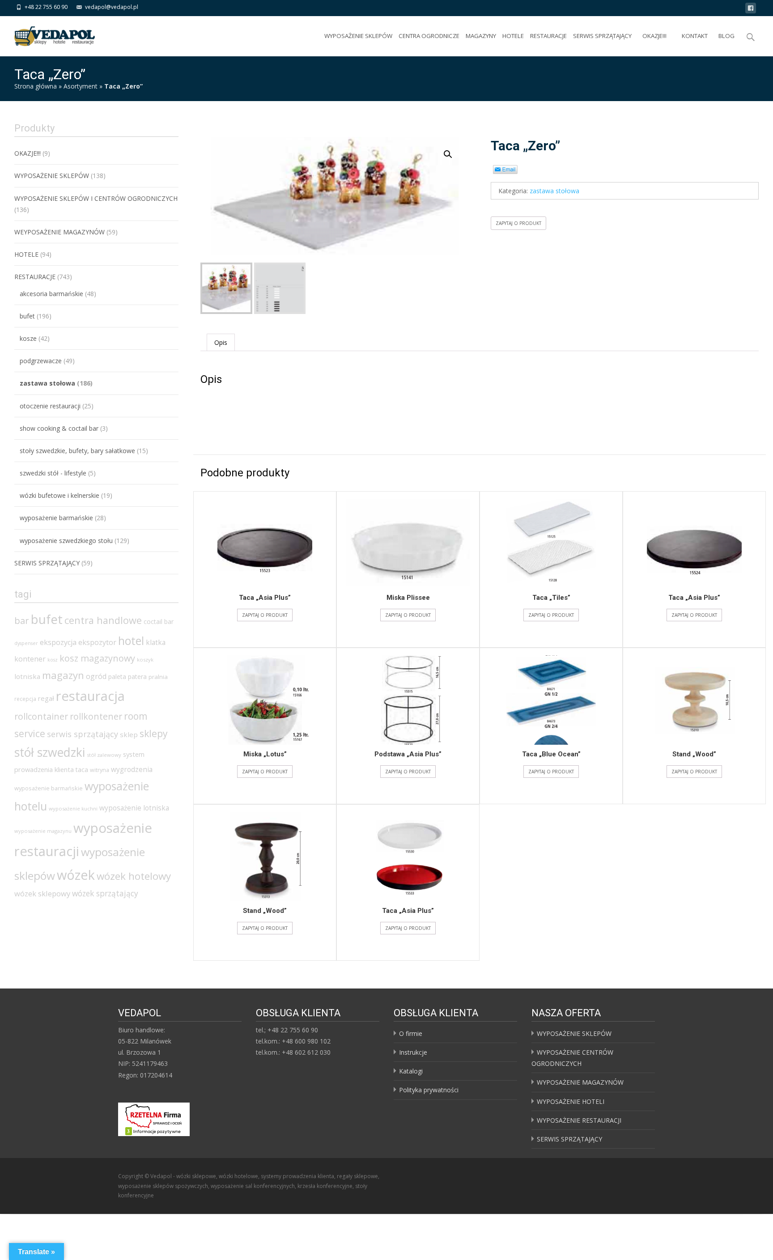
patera (137, 676)
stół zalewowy (104, 754)
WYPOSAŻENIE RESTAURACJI (579, 1120)
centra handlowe (103, 620)
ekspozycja (58, 642)
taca (82, 769)
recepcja (25, 699)
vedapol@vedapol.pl (111, 7)
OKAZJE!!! (654, 36)
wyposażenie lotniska (134, 808)
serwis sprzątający (82, 734)
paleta (117, 676)
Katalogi (411, 1071)
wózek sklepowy (42, 893)
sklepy (154, 733)
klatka (156, 642)
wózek (76, 874)
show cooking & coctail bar (59, 428)
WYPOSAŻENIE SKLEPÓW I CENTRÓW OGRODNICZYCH (96, 198)
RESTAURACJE (548, 36)
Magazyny (481, 36)
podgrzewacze (41, 360)
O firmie (410, 1033)
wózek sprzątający (105, 893)
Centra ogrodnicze (429, 36)
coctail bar (159, 621)
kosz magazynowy (97, 658)
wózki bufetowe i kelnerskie (59, 495)
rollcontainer (41, 716)
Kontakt (695, 36)
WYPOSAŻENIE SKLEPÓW (358, 36)
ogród (96, 676)
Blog (726, 36)
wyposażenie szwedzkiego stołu (66, 540)
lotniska (27, 676)
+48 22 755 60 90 (46, 7)
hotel (131, 640)
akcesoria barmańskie (51, 293)
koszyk (145, 659)
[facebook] (750, 9)
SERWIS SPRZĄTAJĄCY (602, 36)
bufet (27, 316)
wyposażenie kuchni (73, 808)
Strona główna (35, 86)
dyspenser (26, 643)
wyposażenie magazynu (43, 830)
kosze (28, 338)
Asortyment (81, 86)
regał (46, 698)
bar (21, 620)
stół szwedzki (49, 752)
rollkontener (96, 716)
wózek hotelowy (134, 876)
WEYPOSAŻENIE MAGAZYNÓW (59, 232)
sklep (129, 734)
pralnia (158, 677)
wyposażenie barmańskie (56, 517)
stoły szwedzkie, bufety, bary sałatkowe (77, 450)
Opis (220, 342)
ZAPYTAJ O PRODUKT (518, 223)
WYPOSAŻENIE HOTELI (570, 1101)
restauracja (90, 696)
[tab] (221, 342)
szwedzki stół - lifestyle (53, 473)
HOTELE (513, 36)
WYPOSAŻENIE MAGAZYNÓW (580, 1082)
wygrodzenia (132, 769)
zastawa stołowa (554, 191)
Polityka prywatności (429, 1090)
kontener (30, 659)
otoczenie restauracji (50, 406)
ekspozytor (97, 642)
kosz (52, 660)
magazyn (63, 675)
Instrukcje (413, 1052)
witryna (99, 770)
